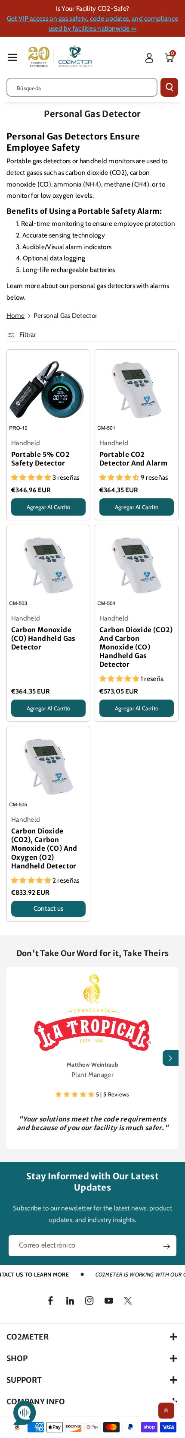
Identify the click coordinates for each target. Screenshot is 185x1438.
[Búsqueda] (169, 87)
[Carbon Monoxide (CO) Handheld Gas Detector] (48, 566)
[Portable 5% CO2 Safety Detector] (48, 391)
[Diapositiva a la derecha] (171, 1058)
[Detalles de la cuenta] (149, 57)
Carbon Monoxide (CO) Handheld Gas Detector (43, 638)
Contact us (49, 908)
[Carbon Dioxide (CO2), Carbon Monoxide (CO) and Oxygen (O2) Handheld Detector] (48, 768)
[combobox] (82, 87)
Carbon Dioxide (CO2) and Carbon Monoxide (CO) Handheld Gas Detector (136, 647)
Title (17, 517)
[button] (12, 57)
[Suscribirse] (167, 1246)
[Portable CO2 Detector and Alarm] (136, 391)
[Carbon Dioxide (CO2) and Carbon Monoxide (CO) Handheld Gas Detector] (136, 566)
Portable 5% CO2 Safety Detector (40, 458)
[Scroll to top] (166, 1410)
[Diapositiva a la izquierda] (14, 1058)
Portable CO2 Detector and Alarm (133, 458)
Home (15, 315)
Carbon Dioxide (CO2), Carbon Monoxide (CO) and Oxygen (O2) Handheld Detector (44, 848)
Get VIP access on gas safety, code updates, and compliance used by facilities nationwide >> (92, 23)
